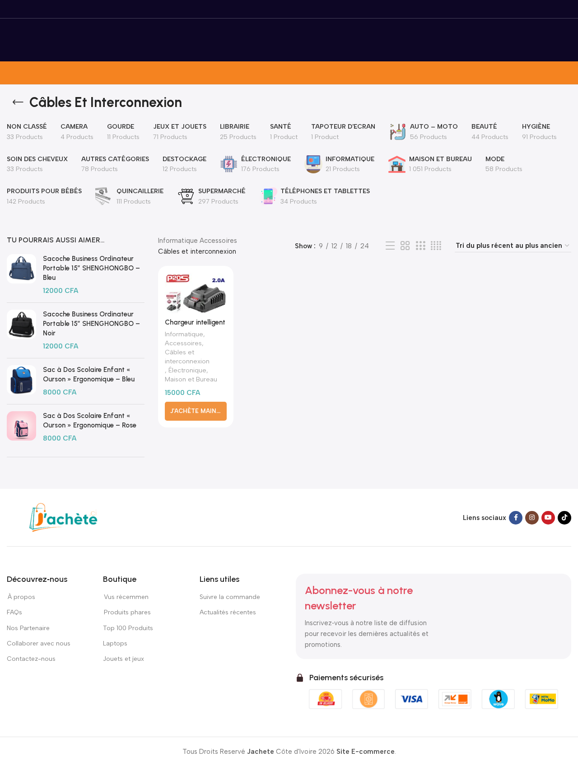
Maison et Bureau (191, 379)
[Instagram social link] (532, 518)
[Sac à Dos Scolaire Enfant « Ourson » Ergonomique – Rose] (21, 427)
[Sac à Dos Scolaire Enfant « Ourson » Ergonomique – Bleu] (21, 381)
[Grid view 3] (420, 246)
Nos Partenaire (28, 628)
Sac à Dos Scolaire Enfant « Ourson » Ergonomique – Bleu (89, 374)
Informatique (178, 241)
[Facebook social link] (515, 518)
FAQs (14, 612)
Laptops (115, 643)
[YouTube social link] (548, 518)
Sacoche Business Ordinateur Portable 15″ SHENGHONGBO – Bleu (91, 268)
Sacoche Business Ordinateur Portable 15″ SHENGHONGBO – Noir (91, 323)
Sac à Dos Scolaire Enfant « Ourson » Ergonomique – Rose (89, 420)
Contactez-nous (31, 659)
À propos (21, 597)
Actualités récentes (228, 612)
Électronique (187, 370)
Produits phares (127, 612)
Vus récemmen (126, 597)
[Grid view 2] (405, 246)
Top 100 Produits (128, 628)
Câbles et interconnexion (187, 356)
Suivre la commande (230, 597)
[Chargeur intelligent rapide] (196, 293)
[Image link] (63, 517)
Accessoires (218, 241)
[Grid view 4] (436, 246)
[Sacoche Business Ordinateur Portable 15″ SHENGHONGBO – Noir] (21, 330)
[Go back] (18, 102)
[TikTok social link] (564, 518)
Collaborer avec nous (38, 643)
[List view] (390, 246)
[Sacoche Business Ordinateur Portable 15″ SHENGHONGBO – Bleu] (21, 275)
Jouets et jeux (123, 659)
